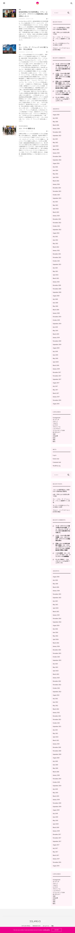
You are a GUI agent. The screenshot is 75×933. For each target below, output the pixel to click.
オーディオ (56, 419)
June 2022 (55, 240)
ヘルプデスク (56, 428)
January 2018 (56, 369)
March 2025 (56, 149)
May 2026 (55, 121)
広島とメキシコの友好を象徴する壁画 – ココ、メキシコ (63, 83)
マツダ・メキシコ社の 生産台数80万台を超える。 (63, 68)
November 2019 (57, 316)
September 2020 (57, 292)
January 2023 (56, 215)
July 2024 (55, 167)
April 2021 (55, 275)
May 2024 (55, 174)
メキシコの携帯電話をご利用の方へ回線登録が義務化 (61, 28)
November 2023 (57, 191)
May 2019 (55, 330)
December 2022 (57, 219)
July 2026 (55, 118)
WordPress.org (56, 465)
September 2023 (57, 198)
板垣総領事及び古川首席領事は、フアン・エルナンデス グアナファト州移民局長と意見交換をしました (33, 14)
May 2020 (55, 306)
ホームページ (46, 925)
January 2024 (56, 184)
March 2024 (56, 181)
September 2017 (57, 379)
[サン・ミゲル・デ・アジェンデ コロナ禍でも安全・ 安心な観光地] (9, 49)
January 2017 (56, 396)
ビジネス (55, 425)
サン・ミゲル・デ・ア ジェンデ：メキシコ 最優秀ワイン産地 (61, 38)
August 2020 (56, 295)
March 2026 (56, 125)
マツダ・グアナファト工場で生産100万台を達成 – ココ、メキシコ (63, 65)
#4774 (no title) (26, 925)
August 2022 (56, 233)
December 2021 (57, 254)
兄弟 (20, 9)
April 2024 (55, 177)
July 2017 (55, 386)
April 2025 (55, 146)
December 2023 (57, 188)
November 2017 (57, 376)
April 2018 (55, 362)
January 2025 (56, 153)
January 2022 (56, 250)
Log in (54, 455)
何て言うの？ (56, 432)
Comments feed (57, 462)
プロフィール (56, 427)
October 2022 (56, 226)
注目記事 (55, 436)
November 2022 (57, 222)
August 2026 (56, 114)
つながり (55, 423)
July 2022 (55, 236)
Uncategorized (23, 126)
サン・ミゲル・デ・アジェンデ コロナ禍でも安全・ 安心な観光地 (33, 48)
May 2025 (55, 142)
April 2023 (55, 208)
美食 (54, 439)
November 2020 (57, 288)
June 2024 (55, 170)
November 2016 (57, 400)
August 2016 (56, 403)
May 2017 (55, 389)
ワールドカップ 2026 (59, 430)
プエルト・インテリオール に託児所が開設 (61, 48)
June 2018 (55, 355)
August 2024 (56, 163)
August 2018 (56, 348)
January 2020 (56, 313)
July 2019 (55, 327)
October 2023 (56, 194)
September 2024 (57, 160)
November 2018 (57, 341)
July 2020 (55, 299)
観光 (20, 44)
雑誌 (52, 925)
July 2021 (55, 268)
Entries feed (56, 458)
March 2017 (56, 393)
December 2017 (57, 372)
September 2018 (57, 344)
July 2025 (55, 139)
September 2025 (57, 135)
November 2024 (57, 156)
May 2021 (55, 271)
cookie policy (46, 930)
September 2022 (57, 229)
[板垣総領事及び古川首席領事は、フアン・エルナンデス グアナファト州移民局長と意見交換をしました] (9, 13)
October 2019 (56, 320)
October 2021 (56, 261)
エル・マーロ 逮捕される (27, 128)
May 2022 (55, 243)
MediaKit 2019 (36, 925)
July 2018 (55, 351)
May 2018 (55, 358)
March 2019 (56, 334)
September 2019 (57, 323)
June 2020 (55, 302)
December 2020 (57, 285)
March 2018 (56, 365)
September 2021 (57, 264)
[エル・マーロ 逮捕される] (9, 131)
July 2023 (55, 201)
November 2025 (57, 132)
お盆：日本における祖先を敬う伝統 (61, 33)
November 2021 (57, 257)
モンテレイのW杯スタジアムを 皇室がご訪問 (61, 44)
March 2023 (56, 212)
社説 (54, 438)
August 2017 (56, 383)
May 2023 (55, 205)
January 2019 (56, 337)
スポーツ (55, 421)
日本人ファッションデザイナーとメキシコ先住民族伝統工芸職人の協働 (63, 86)
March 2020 (56, 309)
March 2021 (56, 278)
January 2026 (56, 128)
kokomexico (22, 18)
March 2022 (56, 247)
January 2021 (56, 282)
